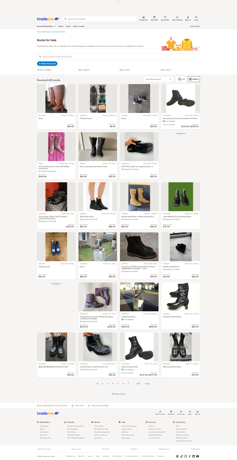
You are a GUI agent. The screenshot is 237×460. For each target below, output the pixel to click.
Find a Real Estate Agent (75, 438)
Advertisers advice (127, 435)
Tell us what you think (100, 406)
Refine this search (48, 63)
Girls (121, 69)
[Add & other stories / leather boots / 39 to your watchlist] (113, 335)
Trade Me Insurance (44, 449)
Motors (97, 422)
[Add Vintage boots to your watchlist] (72, 235)
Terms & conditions (131, 456)
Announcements (181, 429)
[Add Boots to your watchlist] (72, 87)
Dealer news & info (100, 435)
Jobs (123, 422)
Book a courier (78, 26)
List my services (154, 438)
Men (80, 69)
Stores (60, 26)
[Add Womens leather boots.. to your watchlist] (196, 335)
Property (70, 422)
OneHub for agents (73, 435)
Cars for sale (98, 426)
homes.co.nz (76, 449)
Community (180, 422)
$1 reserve (43, 435)
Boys (163, 69)
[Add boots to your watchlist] (113, 235)
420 (138, 383)
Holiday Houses (164, 449)
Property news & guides (75, 426)
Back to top (120, 394)
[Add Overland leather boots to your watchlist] (196, 285)
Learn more (79, 405)
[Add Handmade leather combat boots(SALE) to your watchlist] (155, 185)
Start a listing (160, 414)
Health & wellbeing (155, 435)
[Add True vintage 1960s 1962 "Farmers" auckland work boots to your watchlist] (72, 185)
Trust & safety (181, 432)
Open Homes (71, 432)
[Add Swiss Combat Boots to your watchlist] (155, 335)
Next (147, 383)
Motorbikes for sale (101, 429)
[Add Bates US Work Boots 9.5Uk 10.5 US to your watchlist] (72, 335)
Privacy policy (117, 456)
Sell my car (98, 438)
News (98, 456)
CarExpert (133, 449)
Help (177, 426)
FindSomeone (195, 449)
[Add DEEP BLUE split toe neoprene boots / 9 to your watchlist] (155, 135)
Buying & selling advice (102, 432)
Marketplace (45, 422)
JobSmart (124, 432)
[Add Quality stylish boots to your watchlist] (196, 235)
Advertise (106, 456)
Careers (90, 456)
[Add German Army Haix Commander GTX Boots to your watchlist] (196, 87)
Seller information (182, 438)
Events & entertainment (157, 432)
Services (152, 422)
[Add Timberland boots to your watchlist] (155, 285)
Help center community (184, 441)
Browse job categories (129, 426)
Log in (196, 20)
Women (40, 69)
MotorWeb (105, 449)
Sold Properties (72, 429)
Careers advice (126, 429)
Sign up (188, 20)
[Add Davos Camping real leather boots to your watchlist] (113, 135)
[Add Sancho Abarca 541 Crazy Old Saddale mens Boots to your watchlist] (72, 135)
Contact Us (161, 456)
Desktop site (70, 456)
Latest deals (44, 426)
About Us (81, 456)
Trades (151, 426)
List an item (195, 26)
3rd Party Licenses (182, 435)
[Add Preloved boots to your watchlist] (113, 87)
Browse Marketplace (45, 26)
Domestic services (155, 429)
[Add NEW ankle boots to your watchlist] (113, 185)
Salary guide (125, 438)
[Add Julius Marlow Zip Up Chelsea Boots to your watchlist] (196, 185)
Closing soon (44, 432)
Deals (68, 26)
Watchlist (171, 414)
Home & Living (45, 438)
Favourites (181, 414)
